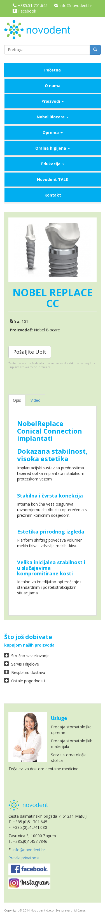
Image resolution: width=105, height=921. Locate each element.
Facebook (27, 11)
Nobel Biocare (51, 116)
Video (36, 400)
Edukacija (51, 163)
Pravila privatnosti (24, 857)
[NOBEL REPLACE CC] (52, 250)
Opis (17, 400)
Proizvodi (51, 101)
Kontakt (53, 195)
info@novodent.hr (76, 5)
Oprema (51, 132)
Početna (52, 70)
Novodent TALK (52, 179)
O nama (52, 85)
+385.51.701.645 (33, 5)
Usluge (59, 718)
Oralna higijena (51, 148)
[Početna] (39, 29)
